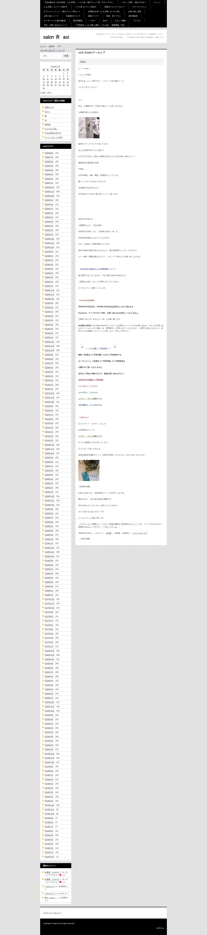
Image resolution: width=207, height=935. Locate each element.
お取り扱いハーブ (51, 16)
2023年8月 (49, 307)
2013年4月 (49, 839)
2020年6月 (49, 470)
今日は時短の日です (53, 133)
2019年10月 (49, 505)
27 (56, 85)
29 (64, 85)
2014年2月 (49, 797)
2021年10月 (49, 402)
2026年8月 (49, 153)
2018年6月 (49, 573)
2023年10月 (49, 299)
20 (56, 82)
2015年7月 (49, 724)
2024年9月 (49, 252)
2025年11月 (49, 191)
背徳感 (47, 124)
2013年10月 (49, 814)
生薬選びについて (73, 16)
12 (52, 79)
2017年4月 (49, 634)
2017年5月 (49, 629)
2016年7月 (49, 672)
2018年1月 (49, 595)
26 (52, 85)
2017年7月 (49, 621)
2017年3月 (49, 638)
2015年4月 (49, 737)
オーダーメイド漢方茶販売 (55, 21)
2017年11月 (49, 603)
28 (60, 85)
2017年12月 (49, 599)
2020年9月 (49, 458)
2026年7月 (49, 157)
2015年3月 (49, 741)
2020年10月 (49, 453)
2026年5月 (49, 166)
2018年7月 (49, 569)
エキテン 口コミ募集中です (90, 399)
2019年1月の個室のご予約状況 (90, 380)
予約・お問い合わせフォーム (56, 25)
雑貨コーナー (93, 16)
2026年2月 (49, 179)
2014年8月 (49, 771)
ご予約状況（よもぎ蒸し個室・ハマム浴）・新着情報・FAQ (99, 25)
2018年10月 (49, 556)
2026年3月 (49, 174)
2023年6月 (49, 316)
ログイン (160, 928)
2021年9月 (49, 406)
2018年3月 (49, 586)
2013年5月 (49, 835)
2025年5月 (49, 217)
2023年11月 (49, 294)
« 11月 (42, 92)
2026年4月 (49, 170)
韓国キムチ (49, 107)
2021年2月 (49, 436)
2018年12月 (49, 548)
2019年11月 (49, 500)
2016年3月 (49, 689)
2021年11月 (49, 397)
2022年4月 (49, 376)
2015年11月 (49, 706)
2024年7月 (49, 260)
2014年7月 (49, 775)
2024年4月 (49, 273)
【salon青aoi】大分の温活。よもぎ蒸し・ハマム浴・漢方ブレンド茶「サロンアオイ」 (79, 2)
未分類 (108, 533)
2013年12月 (49, 805)
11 (48, 79)
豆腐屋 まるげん (52, 872)
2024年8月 (49, 256)
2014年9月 (49, 766)
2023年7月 (49, 312)
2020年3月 (49, 483)
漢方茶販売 (133, 16)
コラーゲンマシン (139, 7)
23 (68, 82)
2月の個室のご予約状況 (88, 386)
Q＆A (105, 21)
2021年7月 (49, 415)
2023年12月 (49, 290)
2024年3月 (49, 277)
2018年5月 (49, 578)
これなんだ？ (50, 886)
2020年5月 (49, 475)
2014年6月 (49, 779)
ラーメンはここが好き (54, 137)
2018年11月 (49, 552)
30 (68, 85)
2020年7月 (49, 466)
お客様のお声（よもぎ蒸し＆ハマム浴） (104, 11)
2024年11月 (49, 243)
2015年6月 (49, 728)
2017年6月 (49, 625)
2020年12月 (49, 445)
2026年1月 (49, 183)
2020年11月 (49, 449)
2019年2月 (49, 539)
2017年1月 (49, 646)
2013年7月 (49, 827)
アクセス (137, 21)
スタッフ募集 (120, 21)
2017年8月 (49, 616)
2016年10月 (49, 659)
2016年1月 (49, 698)
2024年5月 (49, 269)
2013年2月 (49, 848)
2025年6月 (49, 213)
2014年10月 (49, 762)
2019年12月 (49, 496)
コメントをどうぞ (140, 533)
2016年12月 (49, 651)
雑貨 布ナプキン (113, 16)
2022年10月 (49, 350)
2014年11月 (49, 758)
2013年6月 (49, 831)
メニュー (157, 2)
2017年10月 (49, 608)
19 (52, 82)
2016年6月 (49, 676)
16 (68, 79)
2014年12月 (49, 754)
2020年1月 (49, 492)
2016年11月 (49, 655)
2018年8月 (49, 565)
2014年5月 (49, 784)
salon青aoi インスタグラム (90, 405)
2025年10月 (49, 196)
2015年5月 (49, 732)
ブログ (92, 21)
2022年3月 (49, 380)
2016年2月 (49, 694)
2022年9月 (49, 355)
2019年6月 (49, 522)
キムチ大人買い (51, 129)
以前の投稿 (84, 539)
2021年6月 (49, 419)
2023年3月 (49, 329)
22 (64, 82)
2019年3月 (49, 535)
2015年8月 (49, 719)
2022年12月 (49, 342)
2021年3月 (49, 432)
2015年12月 (49, 702)
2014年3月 (49, 792)
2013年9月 (49, 818)
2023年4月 (49, 325)
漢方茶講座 (77, 21)
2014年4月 (49, 788)
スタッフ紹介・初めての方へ (134, 2)
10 (44, 79)
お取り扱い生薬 (134, 11)
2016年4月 (49, 685)
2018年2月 (49, 591)
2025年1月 (49, 234)
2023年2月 (49, 333)
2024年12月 (49, 239)
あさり (47, 112)
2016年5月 (49, 681)
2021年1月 (49, 440)
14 (60, 79)
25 (48, 85)
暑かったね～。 (51, 898)
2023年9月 (49, 303)
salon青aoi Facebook (88, 392)
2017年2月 (49, 642)
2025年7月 (49, 209)
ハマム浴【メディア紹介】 (86, 7)
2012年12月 (49, 857)
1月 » (49, 92)
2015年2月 (49, 745)
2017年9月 (49, 612)
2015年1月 (49, 749)
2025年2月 (49, 230)
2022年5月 (49, 372)
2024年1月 (49, 286)
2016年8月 (49, 668)
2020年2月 (49, 488)
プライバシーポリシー (52, 913)
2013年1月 (49, 852)
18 (48, 82)
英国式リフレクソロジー (114, 7)
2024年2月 (49, 282)
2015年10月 (49, 711)
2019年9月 (49, 509)
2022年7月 (49, 363)
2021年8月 (49, 410)
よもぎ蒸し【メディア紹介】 (56, 7)
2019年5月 (49, 526)
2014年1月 (49, 801)
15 (64, 79)
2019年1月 (49, 543)
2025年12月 (49, 187)
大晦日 (83, 62)
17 (44, 82)
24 (44, 85)
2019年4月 (49, 531)
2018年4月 (49, 582)
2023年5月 (49, 320)
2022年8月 (49, 359)
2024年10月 (49, 247)
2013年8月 (49, 822)
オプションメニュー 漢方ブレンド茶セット (62, 11)
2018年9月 (49, 561)
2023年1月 (49, 337)
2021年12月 (49, 393)
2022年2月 (49, 385)
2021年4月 (49, 428)
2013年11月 (49, 809)
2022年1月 (49, 389)
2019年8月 (49, 513)
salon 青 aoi (51, 42)
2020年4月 (49, 479)
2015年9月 (49, 715)
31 (44, 88)
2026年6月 (49, 162)
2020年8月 (49, 462)
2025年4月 (49, 222)
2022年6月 (49, 367)
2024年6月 (49, 265)
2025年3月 (49, 226)
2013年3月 (49, 844)
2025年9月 (49, 200)
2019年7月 (49, 518)
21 (60, 82)
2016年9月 (49, 663)
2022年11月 (49, 346)
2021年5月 (49, 423)
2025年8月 (49, 204)
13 (56, 79)
